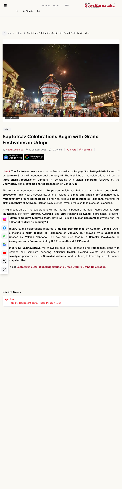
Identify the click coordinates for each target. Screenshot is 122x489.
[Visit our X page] (4, 261)
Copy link (87, 149)
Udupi (19, 33)
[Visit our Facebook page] (4, 228)
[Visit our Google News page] (4, 244)
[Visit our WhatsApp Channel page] (4, 236)
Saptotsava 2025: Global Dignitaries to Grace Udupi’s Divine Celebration (61, 266)
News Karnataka (14, 149)
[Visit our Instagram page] (4, 220)
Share (73, 149)
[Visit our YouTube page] (4, 253)
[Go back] (4, 33)
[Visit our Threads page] (4, 269)
